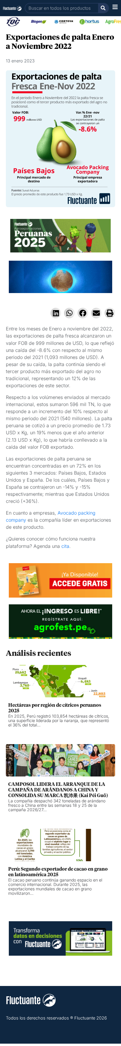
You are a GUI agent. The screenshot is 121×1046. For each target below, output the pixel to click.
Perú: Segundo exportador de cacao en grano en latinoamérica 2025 (58, 872)
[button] (56, 313)
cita (65, 546)
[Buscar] (103, 8)
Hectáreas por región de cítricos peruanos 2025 (54, 708)
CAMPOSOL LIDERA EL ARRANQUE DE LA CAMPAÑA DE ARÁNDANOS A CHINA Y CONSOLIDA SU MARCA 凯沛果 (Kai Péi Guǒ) (58, 790)
